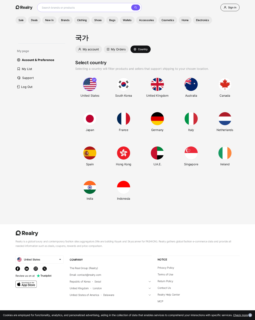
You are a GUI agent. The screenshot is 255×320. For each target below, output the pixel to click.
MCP (160, 301)
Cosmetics (167, 20)
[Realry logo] (24, 7)
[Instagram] (35, 268)
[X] (44, 268)
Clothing (82, 20)
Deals (34, 20)
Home (185, 20)
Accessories (146, 20)
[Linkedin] (26, 268)
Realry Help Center (169, 294)
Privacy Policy (166, 267)
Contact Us (164, 287)
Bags (112, 20)
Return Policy (165, 281)
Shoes (98, 20)
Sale (21, 20)
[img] (26, 284)
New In (49, 20)
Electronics (202, 20)
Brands (65, 20)
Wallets (127, 20)
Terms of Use (165, 274)
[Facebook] (17, 268)
